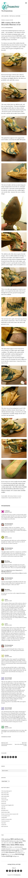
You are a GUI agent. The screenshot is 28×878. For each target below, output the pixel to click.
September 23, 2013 (8, 512)
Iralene (6, 726)
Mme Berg (7, 561)
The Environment (4, 821)
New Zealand (10, 852)
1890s (8, 845)
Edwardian (8, 849)
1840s (10, 842)
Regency (4, 854)
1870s (20, 842)
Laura (6, 536)
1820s (7, 842)
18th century (15, 839)
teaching (13, 854)
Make (2, 808)
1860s (16, 842)
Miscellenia (3, 810)
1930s (3, 847)
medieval (21, 850)
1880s (3, 845)
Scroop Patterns (4, 815)
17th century (5, 839)
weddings (9, 856)
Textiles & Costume (14, 16)
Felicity (2, 803)
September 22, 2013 (9, 20)
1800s (2, 842)
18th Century (5, 16)
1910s (17, 844)
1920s (22, 845)
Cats (13, 847)
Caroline (7, 655)
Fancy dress (13, 849)
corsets (3, 849)
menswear (3, 852)
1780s (24, 841)
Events (2, 801)
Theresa (3, 856)
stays (10, 854)
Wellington (15, 856)
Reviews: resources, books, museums (8, 814)
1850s (13, 842)
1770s (20, 841)
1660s (17, 841)
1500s (15, 841)
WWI (18, 856)
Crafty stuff (3, 799)
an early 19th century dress (17, 483)
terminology (19, 854)
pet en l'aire (23, 852)
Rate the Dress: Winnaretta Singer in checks (21, 744)
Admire (2, 798)
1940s (7, 847)
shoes (8, 854)
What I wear (3, 826)
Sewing (2, 817)
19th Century (3, 794)
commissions (19, 847)
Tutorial (2, 824)
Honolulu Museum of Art (16, 497)
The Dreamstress (7, 11)
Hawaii (9, 497)
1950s (10, 847)
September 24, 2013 (8, 590)
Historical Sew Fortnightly (6, 805)
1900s (12, 845)
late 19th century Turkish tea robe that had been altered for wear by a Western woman (14, 488)
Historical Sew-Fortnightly (10, 851)
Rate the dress (4, 812)
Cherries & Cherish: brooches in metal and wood (6, 744)
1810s (5, 842)
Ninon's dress (17, 852)
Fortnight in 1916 (19, 849)
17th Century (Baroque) (5, 791)
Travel (2, 822)
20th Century (4, 796)
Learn (2, 806)
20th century (10, 841)
